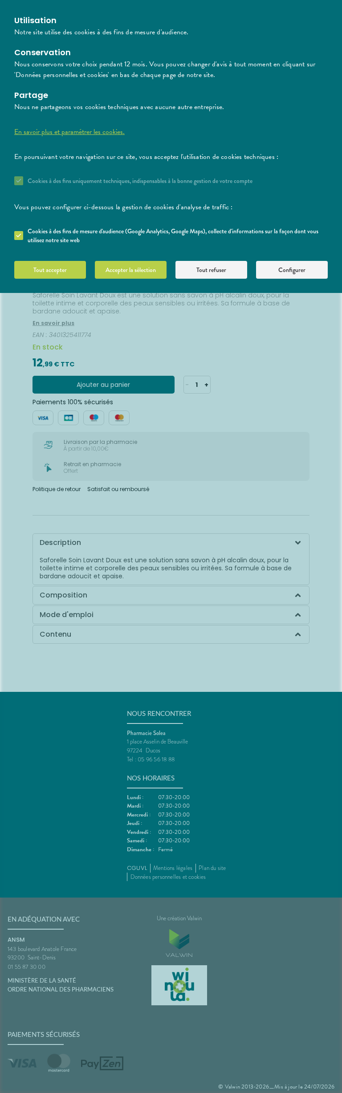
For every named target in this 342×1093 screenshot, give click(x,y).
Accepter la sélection (131, 269)
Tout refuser (211, 269)
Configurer (291, 269)
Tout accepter (50, 269)
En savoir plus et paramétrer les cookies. (69, 131)
